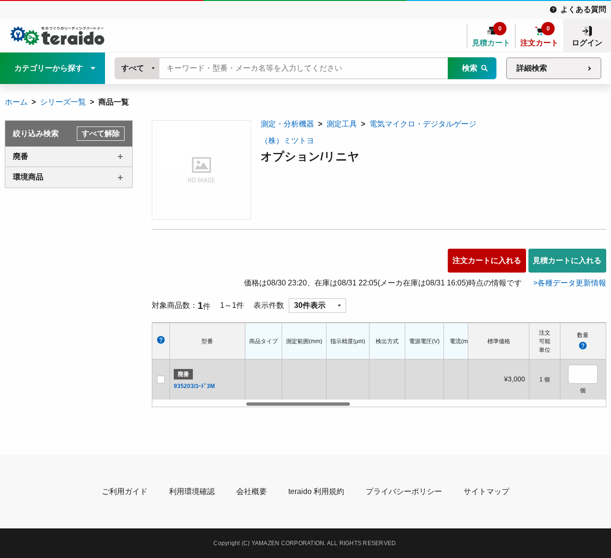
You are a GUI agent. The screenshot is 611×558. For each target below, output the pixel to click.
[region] (356, 365)
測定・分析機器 (287, 124)
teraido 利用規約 (316, 491)
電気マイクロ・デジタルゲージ (422, 124)
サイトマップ (486, 491)
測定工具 (342, 124)
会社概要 (251, 491)
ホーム (16, 102)
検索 (469, 68)
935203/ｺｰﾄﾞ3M (194, 386)
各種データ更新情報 (571, 283)
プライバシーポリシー (404, 491)
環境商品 (28, 177)
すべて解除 (101, 133)
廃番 (20, 156)
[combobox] (137, 68)
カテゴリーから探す (48, 68)
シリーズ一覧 (63, 102)
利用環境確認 (192, 491)
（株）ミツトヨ (287, 141)
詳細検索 (531, 68)
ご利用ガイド (124, 491)
